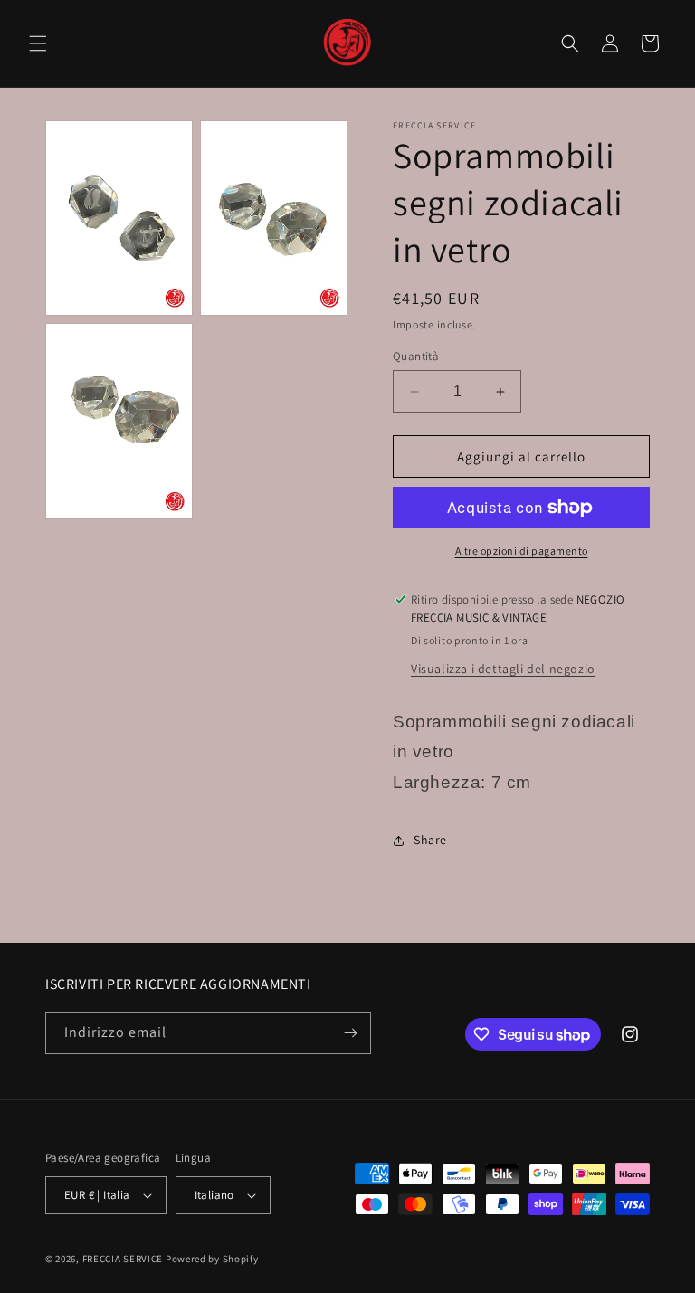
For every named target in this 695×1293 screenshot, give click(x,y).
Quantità (416, 356)
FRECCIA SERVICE (123, 1258)
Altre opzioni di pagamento (521, 550)
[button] (38, 43)
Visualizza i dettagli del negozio (503, 669)
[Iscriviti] (350, 1033)
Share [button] (430, 840)
